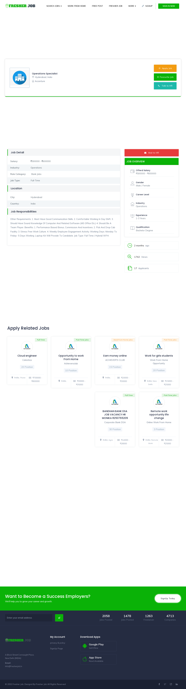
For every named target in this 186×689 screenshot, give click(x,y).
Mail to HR (152, 152)
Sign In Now (169, 6)
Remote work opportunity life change (159, 414)
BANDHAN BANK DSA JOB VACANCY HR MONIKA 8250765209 (115, 414)
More (131, 6)
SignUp (149, 6)
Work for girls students (159, 355)
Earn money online (115, 355)
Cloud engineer (27, 355)
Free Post (97, 6)
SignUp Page (56, 648)
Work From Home (77, 6)
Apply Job (166, 68)
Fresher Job (41, 684)
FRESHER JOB (115, 6)
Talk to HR (166, 85)
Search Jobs (53, 6)
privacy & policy (57, 643)
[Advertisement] (87, 20)
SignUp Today (168, 598)
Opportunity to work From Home (71, 357)
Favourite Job (167, 77)
